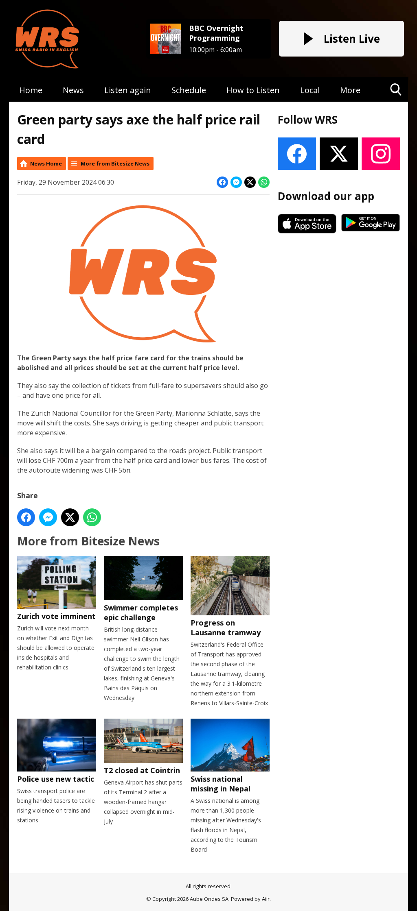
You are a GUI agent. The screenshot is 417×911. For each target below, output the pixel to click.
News (73, 90)
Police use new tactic (55, 779)
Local (310, 90)
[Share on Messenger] (236, 182)
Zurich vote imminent (56, 616)
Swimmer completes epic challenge (141, 612)
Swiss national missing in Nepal (220, 783)
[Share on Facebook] (222, 182)
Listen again (127, 90)
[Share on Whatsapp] (264, 182)
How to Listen (253, 90)
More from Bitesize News (115, 163)
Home (30, 90)
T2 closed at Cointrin (142, 770)
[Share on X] (250, 182)
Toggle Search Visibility (396, 101)
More (350, 90)
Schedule (188, 90)
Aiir (266, 898)
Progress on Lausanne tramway (226, 627)
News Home (46, 163)
